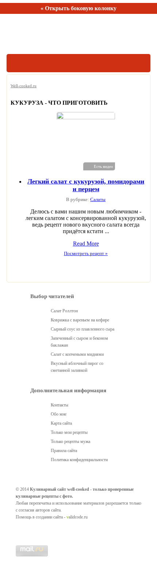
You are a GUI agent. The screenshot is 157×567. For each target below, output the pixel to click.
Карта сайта (61, 423)
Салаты (98, 199)
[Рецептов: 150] (40, 34)
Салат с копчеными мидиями (77, 354)
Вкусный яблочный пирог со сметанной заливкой (77, 367)
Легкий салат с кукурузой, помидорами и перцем (85, 185)
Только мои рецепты (69, 432)
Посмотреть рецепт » (86, 253)
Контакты (59, 405)
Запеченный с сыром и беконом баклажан (79, 342)
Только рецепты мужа (70, 441)
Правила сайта (64, 450)
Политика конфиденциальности (79, 459)
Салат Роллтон (64, 310)
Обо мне (58, 414)
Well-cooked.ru (24, 86)
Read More (86, 243)
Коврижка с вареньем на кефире (80, 320)
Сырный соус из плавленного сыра (82, 329)
